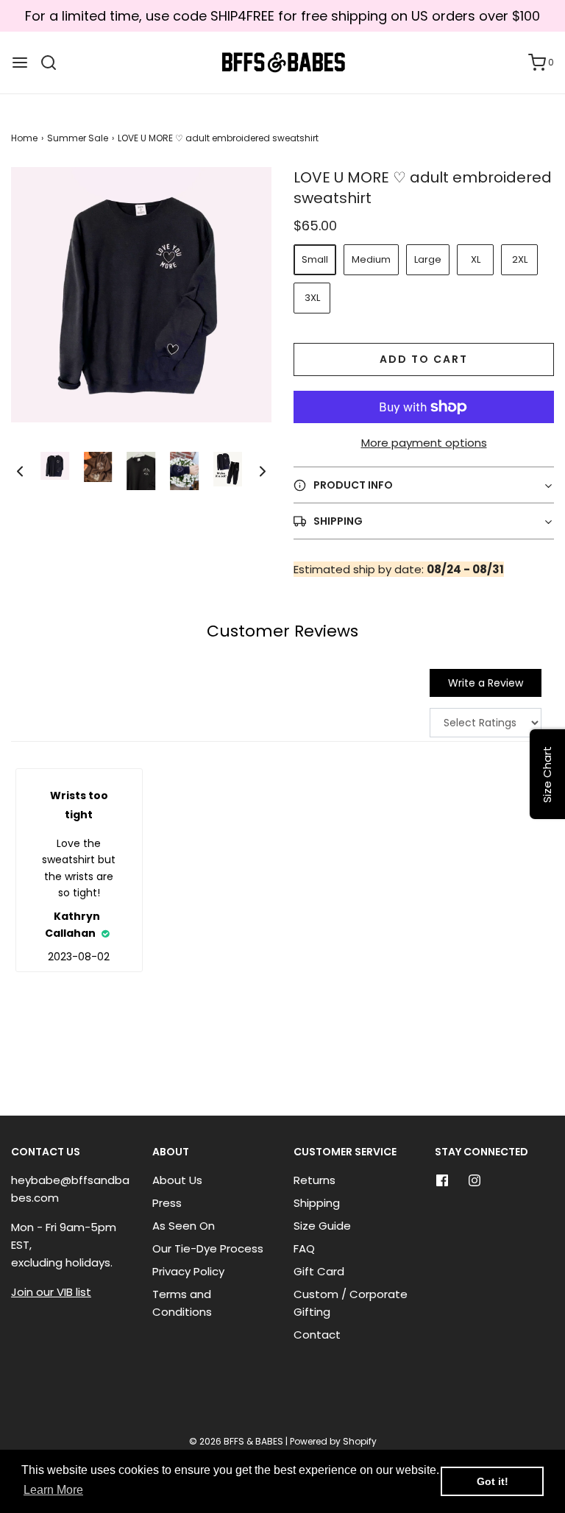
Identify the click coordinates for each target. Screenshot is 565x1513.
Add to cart (424, 359)
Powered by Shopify (333, 1441)
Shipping (317, 1203)
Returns (314, 1180)
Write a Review (485, 683)
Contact (317, 1334)
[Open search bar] (54, 62)
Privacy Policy (188, 1271)
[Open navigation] (20, 62)
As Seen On (183, 1225)
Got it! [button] (492, 1481)
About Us (177, 1180)
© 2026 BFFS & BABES (236, 1441)
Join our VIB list (51, 1292)
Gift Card (319, 1271)
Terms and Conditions (182, 1302)
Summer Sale (77, 138)
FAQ (304, 1248)
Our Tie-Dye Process (207, 1248)
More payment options (424, 442)
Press (167, 1203)
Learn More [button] (53, 1490)
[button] (20, 471)
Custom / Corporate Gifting (351, 1302)
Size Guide (322, 1225)
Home (24, 138)
